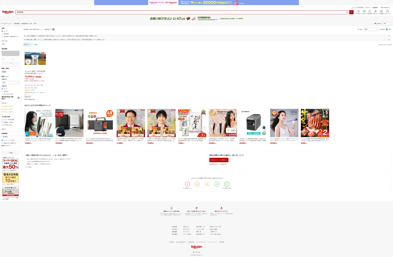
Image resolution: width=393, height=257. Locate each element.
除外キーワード (6, 145)
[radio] (2, 31)
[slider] (1, 56)
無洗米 (4, 71)
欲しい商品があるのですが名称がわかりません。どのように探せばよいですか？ (49, 159)
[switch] (18, 98)
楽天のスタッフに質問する (219, 160)
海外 (7, 76)
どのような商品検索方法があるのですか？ (38, 161)
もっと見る (28, 167)
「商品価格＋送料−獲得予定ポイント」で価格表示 (36, 29)
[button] (386, 7)
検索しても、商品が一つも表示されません (38, 164)
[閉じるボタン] (389, 36)
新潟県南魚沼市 (30, 99)
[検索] (352, 12)
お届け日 (4, 86)
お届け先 (4, 79)
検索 (11, 63)
